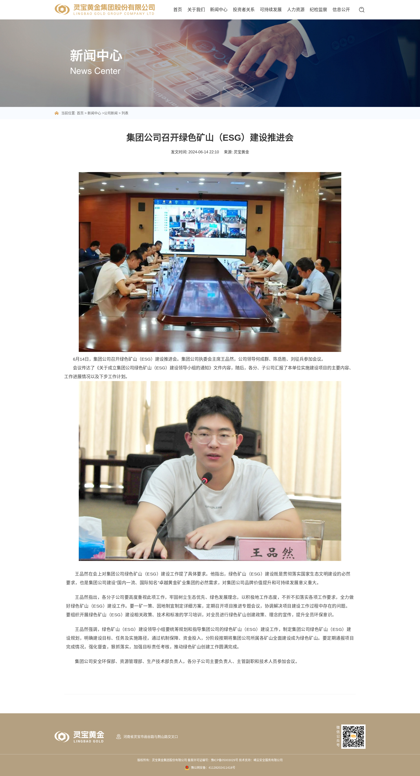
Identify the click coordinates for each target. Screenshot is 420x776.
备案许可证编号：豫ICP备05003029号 (213, 760)
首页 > (82, 113)
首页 (177, 9)
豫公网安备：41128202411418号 (213, 767)
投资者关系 (244, 9)
